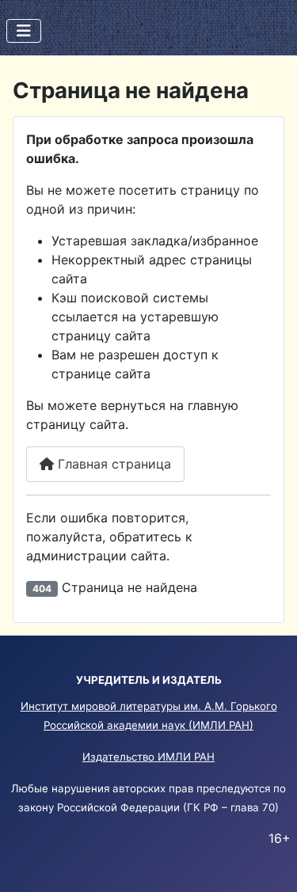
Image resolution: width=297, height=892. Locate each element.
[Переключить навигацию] (23, 31)
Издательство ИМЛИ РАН (148, 756)
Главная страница (112, 464)
